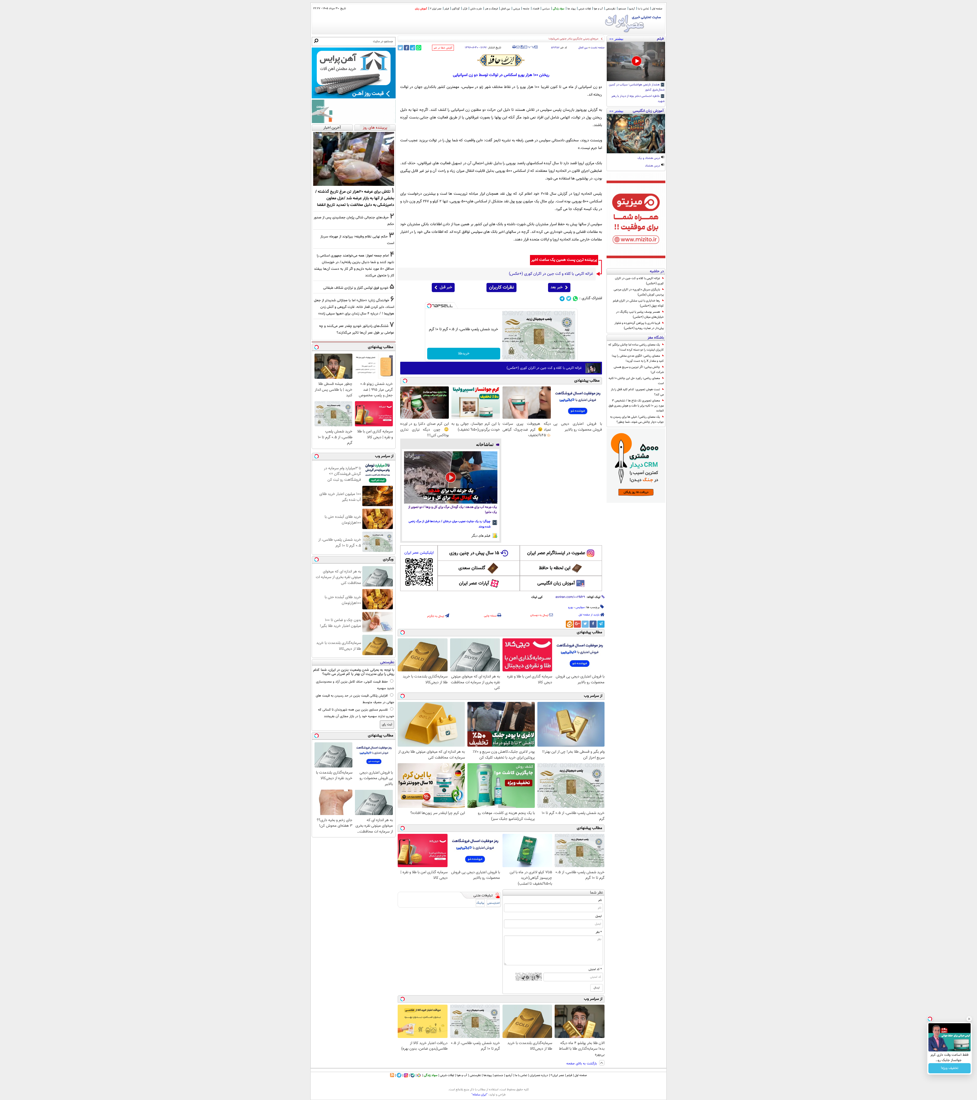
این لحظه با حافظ (554, 568)
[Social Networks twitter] (568, 298)
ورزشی (516, 9)
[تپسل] (429, 305)
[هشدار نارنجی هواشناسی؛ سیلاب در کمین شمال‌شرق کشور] (636, 61)
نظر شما (596, 893)
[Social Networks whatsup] (575, 298)
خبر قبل (446, 287)
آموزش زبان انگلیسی (556, 583)
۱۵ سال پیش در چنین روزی (474, 553)
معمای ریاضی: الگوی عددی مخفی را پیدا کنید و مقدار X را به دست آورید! (638, 358)
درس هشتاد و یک (649, 158)
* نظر (599, 932)
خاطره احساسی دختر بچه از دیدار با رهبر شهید (638, 99)
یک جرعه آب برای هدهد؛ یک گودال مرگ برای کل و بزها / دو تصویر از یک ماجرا (452, 510)
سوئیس (580, 607)
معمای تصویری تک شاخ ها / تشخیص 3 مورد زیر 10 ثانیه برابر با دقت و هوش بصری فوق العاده (636, 405)
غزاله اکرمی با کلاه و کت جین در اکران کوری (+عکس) (639, 281)
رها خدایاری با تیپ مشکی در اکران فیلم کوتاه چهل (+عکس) (638, 303)
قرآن (465, 9)
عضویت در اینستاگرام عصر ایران (556, 553)
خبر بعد (557, 287)
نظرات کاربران (501, 287)
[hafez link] (501, 60)
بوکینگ (480, 903)
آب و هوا (598, 9)
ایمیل (598, 916)
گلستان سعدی (471, 568)
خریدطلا (463, 353)
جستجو (622, 9)
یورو (570, 607)
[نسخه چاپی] (514, 47)
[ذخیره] (522, 47)
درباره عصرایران (539, 1075)
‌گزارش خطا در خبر (443, 48)
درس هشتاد (653, 166)
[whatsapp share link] (418, 47)
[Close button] (969, 1018)
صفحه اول (657, 9)
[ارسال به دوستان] (518, 47)
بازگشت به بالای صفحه (582, 1063)
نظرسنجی (610, 9)
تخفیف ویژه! (949, 1068)
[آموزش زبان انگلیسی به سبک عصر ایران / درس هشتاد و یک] (636, 133)
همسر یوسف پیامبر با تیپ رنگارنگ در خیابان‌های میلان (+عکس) (640, 314)
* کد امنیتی (595, 969)
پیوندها (487, 1075)
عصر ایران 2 (435, 9)
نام (600, 900)
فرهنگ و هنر (491, 9)
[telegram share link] (412, 47)
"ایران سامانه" (479, 1094)
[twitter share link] (400, 47)
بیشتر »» (616, 39)
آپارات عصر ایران (474, 583)
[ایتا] (569, 624)
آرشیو (632, 9)
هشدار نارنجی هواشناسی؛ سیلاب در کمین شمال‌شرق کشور (637, 87)
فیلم (446, 9)
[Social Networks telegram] (562, 298)
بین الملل (505, 9)
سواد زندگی (558, 9)
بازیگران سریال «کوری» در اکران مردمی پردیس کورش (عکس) (639, 292)
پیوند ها (571, 9)
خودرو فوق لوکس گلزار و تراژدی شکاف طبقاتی (356, 287)
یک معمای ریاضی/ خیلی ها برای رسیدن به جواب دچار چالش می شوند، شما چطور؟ (637, 419)
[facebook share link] (406, 47)
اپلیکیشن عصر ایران (419, 553)
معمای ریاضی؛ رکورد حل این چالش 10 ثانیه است (636, 381)
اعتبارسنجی (493, 903)
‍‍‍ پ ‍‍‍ (531, 46)
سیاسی (546, 9)
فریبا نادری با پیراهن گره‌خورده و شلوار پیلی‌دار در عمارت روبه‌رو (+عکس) (639, 325)
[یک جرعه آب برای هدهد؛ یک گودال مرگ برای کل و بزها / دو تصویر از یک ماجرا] (450, 477)
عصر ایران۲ (557, 1075)
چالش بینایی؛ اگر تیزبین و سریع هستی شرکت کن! (639, 369)
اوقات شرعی (585, 9)
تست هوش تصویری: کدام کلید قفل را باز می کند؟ (637, 392)
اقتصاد (536, 9)
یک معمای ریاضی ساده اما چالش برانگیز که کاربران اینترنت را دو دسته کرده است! (636, 347)
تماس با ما (643, 9)
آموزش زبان (421, 9)
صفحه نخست (598, 48)
